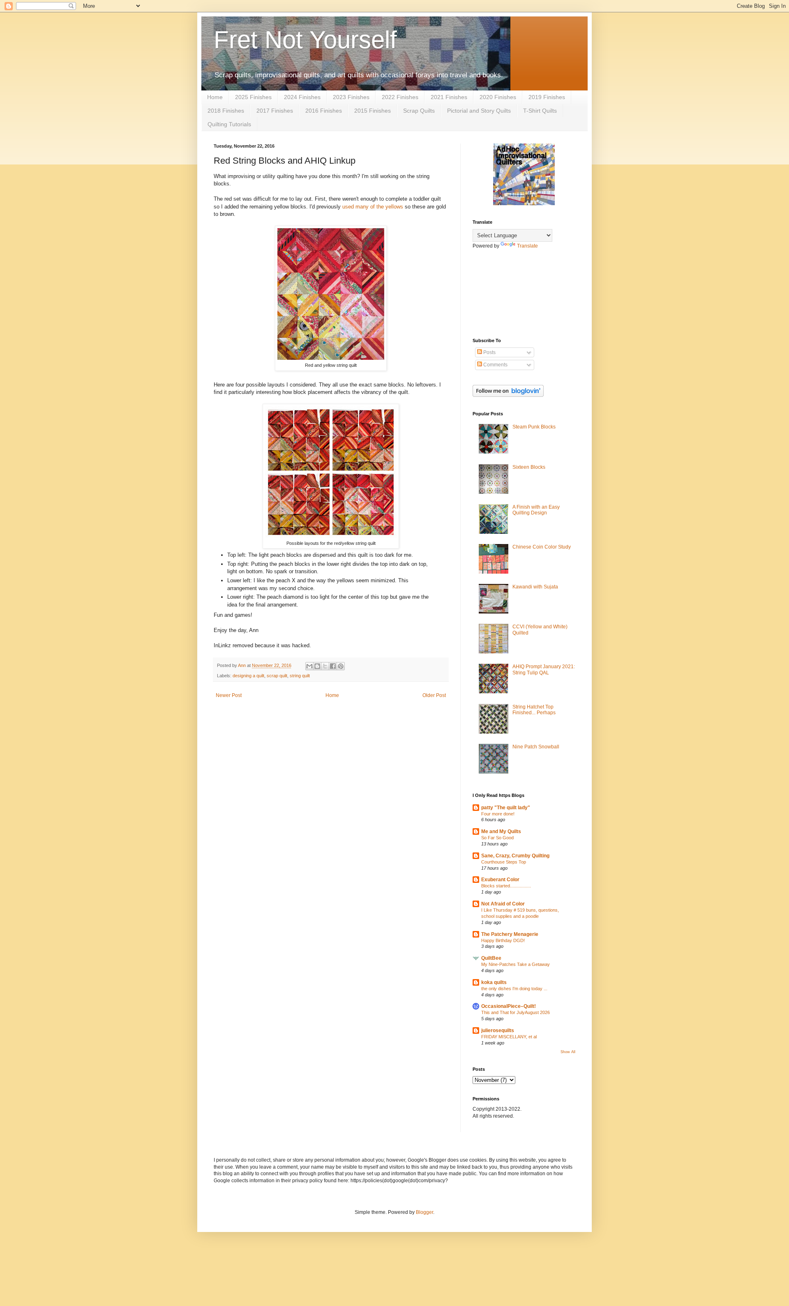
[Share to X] (325, 666)
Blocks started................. (506, 885)
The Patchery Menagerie (509, 934)
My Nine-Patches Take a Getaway (515, 964)
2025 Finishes (253, 97)
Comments (495, 365)
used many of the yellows (372, 207)
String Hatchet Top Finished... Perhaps (534, 710)
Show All (568, 1052)
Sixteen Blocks (528, 467)
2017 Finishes (274, 110)
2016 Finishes (323, 110)
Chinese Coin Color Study (541, 547)
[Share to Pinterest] (341, 666)
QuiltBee (491, 958)
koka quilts (494, 982)
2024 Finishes (302, 97)
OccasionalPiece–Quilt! (508, 1006)
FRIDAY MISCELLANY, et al (509, 1036)
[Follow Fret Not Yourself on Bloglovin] (508, 395)
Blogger (424, 1212)
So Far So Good (497, 837)
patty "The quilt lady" (505, 807)
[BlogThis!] (317, 666)
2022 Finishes (400, 97)
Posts (489, 352)
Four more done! (497, 813)
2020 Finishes (498, 97)
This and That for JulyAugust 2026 (515, 1012)
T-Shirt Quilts (540, 110)
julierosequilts (497, 1030)
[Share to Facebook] (333, 666)
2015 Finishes (372, 110)
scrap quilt (277, 675)
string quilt (300, 675)
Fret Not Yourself (305, 39)
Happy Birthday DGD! (503, 940)
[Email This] (309, 666)
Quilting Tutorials (229, 124)
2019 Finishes (546, 97)
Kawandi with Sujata (535, 587)
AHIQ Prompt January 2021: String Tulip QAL (543, 669)
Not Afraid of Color (503, 904)
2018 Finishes (226, 110)
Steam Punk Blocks (534, 427)
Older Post (434, 695)
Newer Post (229, 695)
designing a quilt (248, 675)
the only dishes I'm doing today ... (514, 988)
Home (215, 97)
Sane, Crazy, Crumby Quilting (515, 856)
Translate (527, 246)
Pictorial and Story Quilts (479, 110)
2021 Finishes (449, 97)
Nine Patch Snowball (535, 747)
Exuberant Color (500, 879)
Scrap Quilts (419, 110)
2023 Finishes (351, 97)
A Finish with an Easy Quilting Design (536, 510)
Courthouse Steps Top (503, 861)
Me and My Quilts (501, 831)
